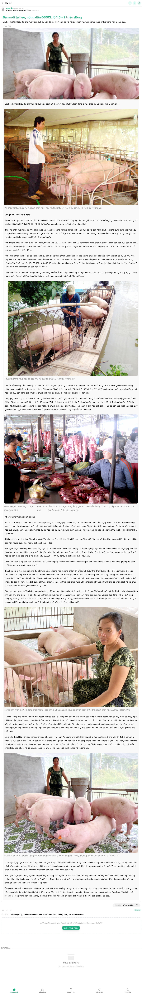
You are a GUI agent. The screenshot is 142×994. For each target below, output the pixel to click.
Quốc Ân (9, 8)
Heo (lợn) (7, 26)
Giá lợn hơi (62, 914)
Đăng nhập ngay (71, 928)
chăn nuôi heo (43, 208)
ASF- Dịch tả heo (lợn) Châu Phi (18, 10)
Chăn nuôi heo (49, 914)
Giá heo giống (16, 914)
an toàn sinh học (76, 591)
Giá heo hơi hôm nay (33, 914)
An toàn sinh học (76, 914)
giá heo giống (108, 230)
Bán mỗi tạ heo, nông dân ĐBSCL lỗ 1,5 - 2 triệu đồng (42, 17)
